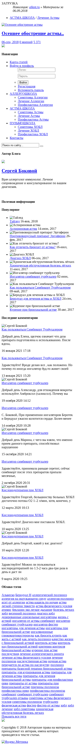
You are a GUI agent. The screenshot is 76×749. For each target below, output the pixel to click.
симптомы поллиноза (27, 701)
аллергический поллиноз (49, 595)
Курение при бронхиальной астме (33, 309)
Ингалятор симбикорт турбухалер (33, 276)
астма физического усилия (54, 606)
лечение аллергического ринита (42, 654)
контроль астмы (46, 643)
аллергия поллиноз (60, 598)
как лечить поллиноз (36, 639)
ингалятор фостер (45, 624)
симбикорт (9, 694)
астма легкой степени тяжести (34, 604)
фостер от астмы (48, 705)
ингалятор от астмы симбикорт (33, 620)
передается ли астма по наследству (26, 665)
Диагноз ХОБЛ (20, 258)
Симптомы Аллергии (33, 97)
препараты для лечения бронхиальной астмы (28, 677)
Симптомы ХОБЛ (30, 127)
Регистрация (26, 86)
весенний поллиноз (22, 613)
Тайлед (15, 221)
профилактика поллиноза (47, 690)
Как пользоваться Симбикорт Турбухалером (40, 287)
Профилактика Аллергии (35, 105)
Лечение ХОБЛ (28, 130)
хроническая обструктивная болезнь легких (27, 710)
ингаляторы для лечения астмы (23, 628)
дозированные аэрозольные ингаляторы (29, 617)
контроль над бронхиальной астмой (36, 644)
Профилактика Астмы (33, 119)
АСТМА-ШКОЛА (22, 17)
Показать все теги (14, 716)
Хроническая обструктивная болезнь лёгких (40, 265)
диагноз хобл (46, 613)
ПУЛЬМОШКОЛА (22, 123)
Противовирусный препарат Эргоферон (37, 236)
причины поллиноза (45, 687)
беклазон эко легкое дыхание (32, 609)
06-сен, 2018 (10, 42)
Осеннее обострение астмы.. (33, 33)
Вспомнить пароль (31, 90)
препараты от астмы (23, 683)
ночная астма (57, 661)
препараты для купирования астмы (26, 672)
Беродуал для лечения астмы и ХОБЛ (35, 298)
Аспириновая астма (23, 228)
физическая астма (14, 705)
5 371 (37, 42)
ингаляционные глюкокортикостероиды (27, 633)
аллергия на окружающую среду (24, 598)
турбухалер (50, 701)
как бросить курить (48, 635)
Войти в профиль (22, 65)
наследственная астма (32, 661)
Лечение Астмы (48, 17)
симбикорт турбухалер (32, 694)
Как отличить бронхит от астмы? (33, 247)
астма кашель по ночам (42, 602)
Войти (23, 82)
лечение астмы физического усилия (26, 657)
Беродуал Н (23, 595)
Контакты (16, 138)
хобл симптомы (24, 709)
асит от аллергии (13, 602)
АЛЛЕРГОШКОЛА (23, 93)
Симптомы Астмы (30, 112)
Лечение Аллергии (31, 101)
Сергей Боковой (19, 170)
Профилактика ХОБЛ (33, 134)
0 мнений (26, 42)
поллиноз (57, 665)
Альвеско (8, 595)
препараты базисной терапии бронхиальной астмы (37, 668)
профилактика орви (15, 690)
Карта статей (19, 62)
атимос (6, 609)
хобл (64, 705)
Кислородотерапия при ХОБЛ (22, 490)
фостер (31, 705)
